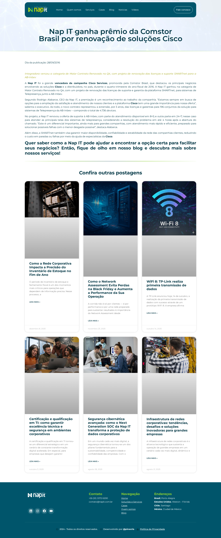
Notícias (123, 9)
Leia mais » (34, 302)
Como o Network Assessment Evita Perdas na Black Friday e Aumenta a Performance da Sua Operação (110, 289)
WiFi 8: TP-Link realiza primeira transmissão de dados (166, 285)
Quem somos (74, 9)
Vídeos (135, 9)
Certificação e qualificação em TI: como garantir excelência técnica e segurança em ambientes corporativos (51, 426)
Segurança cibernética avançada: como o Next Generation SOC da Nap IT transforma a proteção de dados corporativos (109, 426)
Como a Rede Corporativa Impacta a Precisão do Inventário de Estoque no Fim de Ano (50, 269)
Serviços (90, 9)
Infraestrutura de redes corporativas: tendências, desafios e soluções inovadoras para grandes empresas (167, 426)
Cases (102, 9)
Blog (111, 9)
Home (59, 9)
